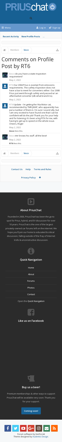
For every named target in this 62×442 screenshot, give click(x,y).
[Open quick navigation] (57, 50)
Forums (31, 280)
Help (28, 169)
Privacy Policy (28, 177)
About (31, 274)
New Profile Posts (30, 36)
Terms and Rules (42, 169)
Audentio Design (40, 436)
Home (31, 267)
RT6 (11, 84)
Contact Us (16, 169)
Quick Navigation (36, 301)
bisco (12, 73)
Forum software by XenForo (31, 434)
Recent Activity (11, 36)
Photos (31, 287)
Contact (31, 294)
